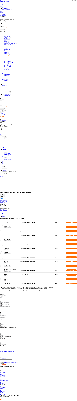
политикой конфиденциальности (15, 360)
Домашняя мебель (3, 376)
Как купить (2, 392)
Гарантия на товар (3, 390)
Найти (3, 99)
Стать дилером (2, 386)
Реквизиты (2, 388)
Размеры (3, 215)
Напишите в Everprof (3, 394)
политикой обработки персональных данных (11, 362)
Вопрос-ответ (2, 391)
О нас (1, 379)
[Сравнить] (2, 196)
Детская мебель (2, 377)
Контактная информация (6, 7)
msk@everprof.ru (4, 170)
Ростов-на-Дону (2, 382)
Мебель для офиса (3, 374)
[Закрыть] (1, 135)
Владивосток (2, 383)
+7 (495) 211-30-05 (3, 14)
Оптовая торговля (5, 8)
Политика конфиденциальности (7, 9)
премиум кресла (16, 293)
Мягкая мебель (2, 375)
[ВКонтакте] (1, 198)
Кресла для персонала (3, 373)
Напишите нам (4, 4)
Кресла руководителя (3, 372)
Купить (3, 213)
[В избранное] (2, 195)
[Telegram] (2, 198)
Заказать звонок (3, 16)
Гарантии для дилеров (5, 3)
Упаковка (3, 216)
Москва (1, 381)
